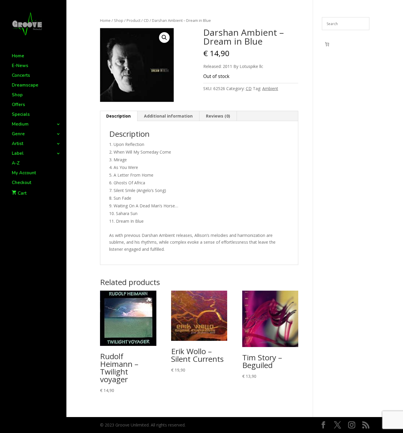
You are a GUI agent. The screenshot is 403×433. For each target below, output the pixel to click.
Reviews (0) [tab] (218, 116)
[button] (164, 37)
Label (18, 153)
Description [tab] (118, 116)
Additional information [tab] (168, 116)
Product (133, 20)
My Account (24, 173)
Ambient (270, 88)
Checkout (21, 182)
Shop (17, 95)
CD (146, 20)
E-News (20, 66)
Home (18, 56)
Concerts (21, 75)
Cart (22, 193)
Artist (17, 143)
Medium (20, 124)
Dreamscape (25, 85)
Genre (18, 134)
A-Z (16, 163)
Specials (21, 114)
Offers (18, 105)
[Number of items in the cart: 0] (327, 44)
